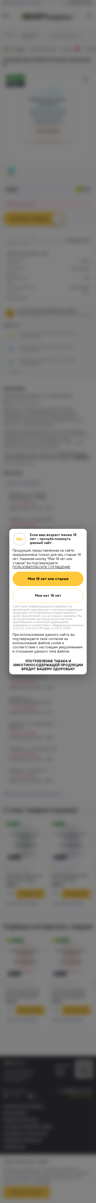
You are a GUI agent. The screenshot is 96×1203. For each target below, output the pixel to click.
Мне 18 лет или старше (48, 578)
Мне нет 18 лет (48, 595)
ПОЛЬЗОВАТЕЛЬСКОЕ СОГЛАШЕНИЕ (41, 567)
